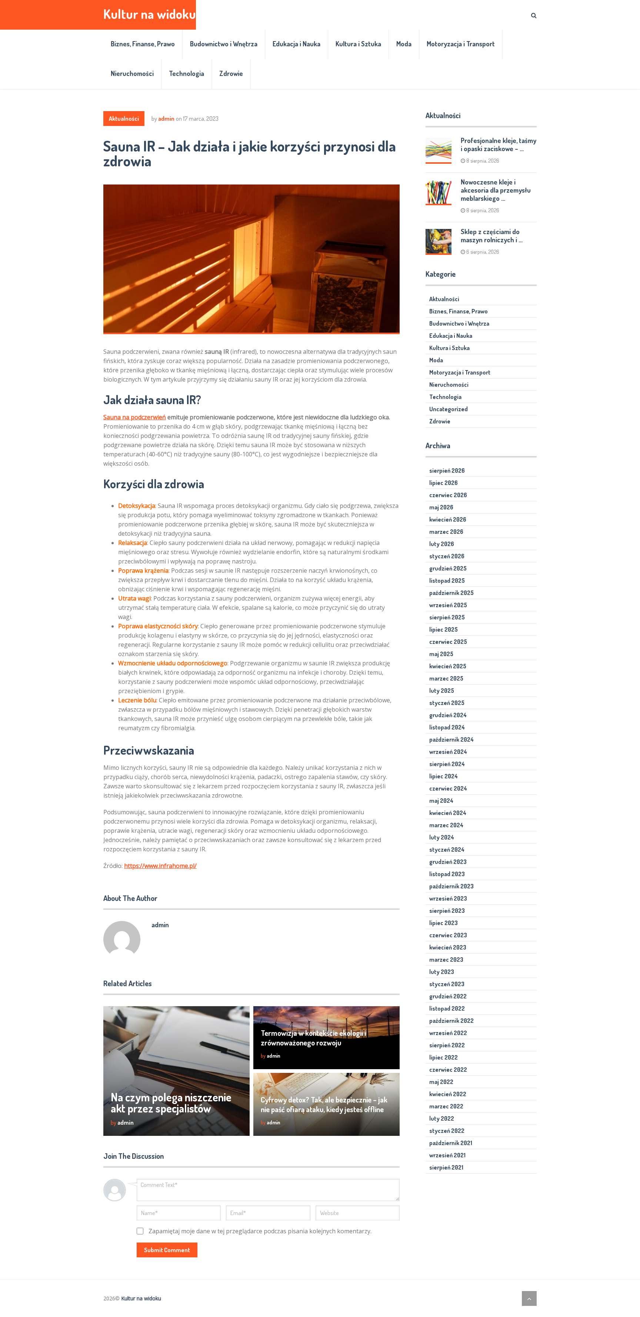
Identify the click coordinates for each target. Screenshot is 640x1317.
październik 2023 (451, 886)
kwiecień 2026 (447, 519)
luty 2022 (441, 1118)
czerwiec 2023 (448, 935)
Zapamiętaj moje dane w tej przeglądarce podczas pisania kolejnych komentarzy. (260, 1231)
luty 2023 (441, 971)
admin (166, 118)
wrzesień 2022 (448, 1033)
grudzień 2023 (448, 861)
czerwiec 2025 (448, 641)
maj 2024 (441, 800)
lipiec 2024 (443, 776)
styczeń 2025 (446, 702)
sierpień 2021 (446, 1167)
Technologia (186, 73)
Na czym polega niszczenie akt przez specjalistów (171, 1102)
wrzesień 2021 (447, 1155)
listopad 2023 (447, 874)
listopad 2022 (447, 1008)
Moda (403, 44)
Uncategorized (448, 409)
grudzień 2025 (448, 568)
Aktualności (124, 118)
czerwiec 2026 (448, 495)
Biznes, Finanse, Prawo (143, 44)
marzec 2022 (446, 1106)
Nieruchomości (132, 73)
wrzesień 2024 (448, 751)
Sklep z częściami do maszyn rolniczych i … (492, 235)
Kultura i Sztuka (358, 44)
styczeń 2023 (446, 984)
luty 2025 (441, 690)
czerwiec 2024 (448, 788)
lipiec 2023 (443, 923)
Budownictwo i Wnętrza (223, 44)
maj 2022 (441, 1081)
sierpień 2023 (447, 910)
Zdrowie (231, 73)
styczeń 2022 (446, 1130)
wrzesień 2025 (448, 605)
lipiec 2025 (443, 629)
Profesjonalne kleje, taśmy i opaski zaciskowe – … (498, 144)
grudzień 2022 (448, 996)
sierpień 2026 (447, 470)
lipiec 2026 (443, 482)
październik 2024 (451, 739)
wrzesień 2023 (448, 898)
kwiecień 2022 (447, 1094)
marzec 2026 (446, 531)
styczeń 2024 (446, 849)
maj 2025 (441, 654)
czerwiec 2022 (448, 1069)
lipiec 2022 (443, 1057)
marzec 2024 (446, 825)
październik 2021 (450, 1143)
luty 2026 (441, 544)
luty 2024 (441, 837)
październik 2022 (451, 1020)
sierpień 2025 (447, 617)
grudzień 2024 (448, 715)
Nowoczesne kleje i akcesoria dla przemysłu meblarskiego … (496, 190)
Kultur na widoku (149, 13)
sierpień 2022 (447, 1045)
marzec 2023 (446, 959)
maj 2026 (441, 507)
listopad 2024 (447, 727)
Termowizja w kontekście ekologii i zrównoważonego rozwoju (313, 1037)
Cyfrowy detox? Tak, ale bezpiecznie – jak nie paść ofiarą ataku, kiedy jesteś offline (324, 1104)
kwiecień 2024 (447, 813)
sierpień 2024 (447, 764)
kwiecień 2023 (447, 947)
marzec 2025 (446, 678)
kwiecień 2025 (447, 666)
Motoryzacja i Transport (461, 44)
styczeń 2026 (446, 556)
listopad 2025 (447, 580)
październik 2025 (451, 592)
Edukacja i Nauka (296, 44)
